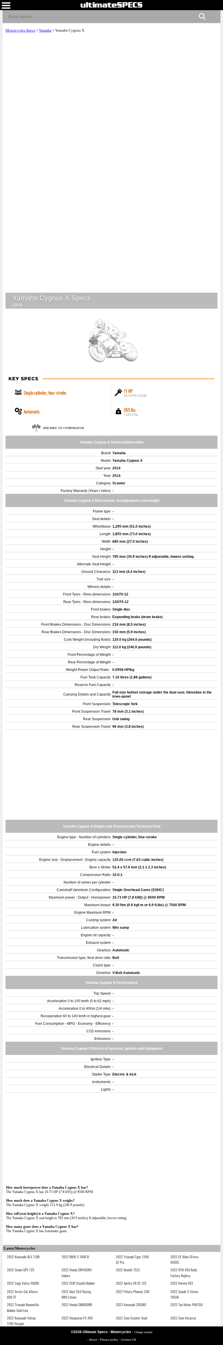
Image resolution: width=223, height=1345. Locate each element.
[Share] (213, 15)
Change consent (143, 1332)
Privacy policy (109, 1339)
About (93, 1339)
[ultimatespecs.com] (111, 4)
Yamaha (45, 30)
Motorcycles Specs (20, 30)
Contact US (128, 1339)
